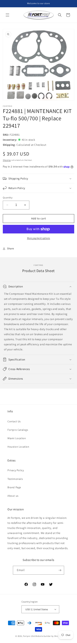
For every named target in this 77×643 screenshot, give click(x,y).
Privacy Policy (15, 470)
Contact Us (14, 421)
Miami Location (16, 438)
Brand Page (14, 487)
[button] (7, 15)
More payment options (38, 238)
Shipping (7, 160)
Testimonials (15, 479)
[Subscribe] (60, 570)
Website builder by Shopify (48, 636)
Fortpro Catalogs (17, 429)
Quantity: (8, 197)
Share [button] (10, 248)
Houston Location (18, 446)
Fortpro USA (29, 636)
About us (13, 495)
